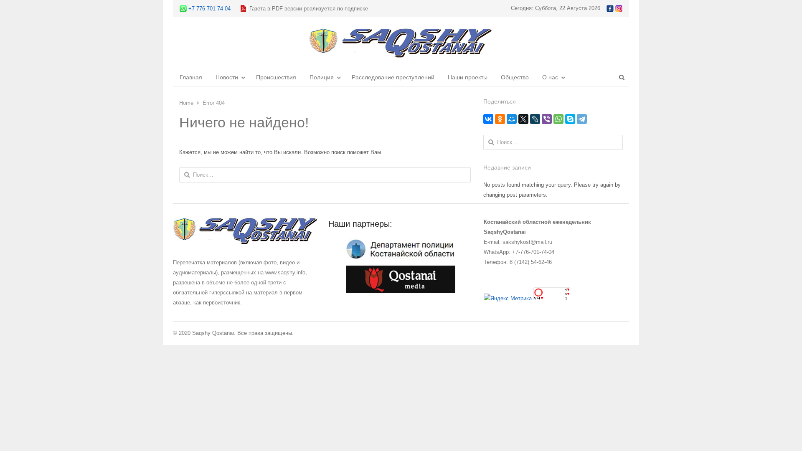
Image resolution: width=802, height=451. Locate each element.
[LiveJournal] (535, 119)
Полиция (322, 77)
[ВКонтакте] (488, 119)
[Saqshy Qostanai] (401, 53)
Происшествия (276, 77)
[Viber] (547, 119)
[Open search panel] (621, 77)
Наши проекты (467, 77)
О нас (550, 77)
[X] (523, 119)
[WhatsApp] (558, 119)
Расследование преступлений (393, 77)
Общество (515, 77)
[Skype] (570, 119)
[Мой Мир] (512, 119)
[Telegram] (582, 119)
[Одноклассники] (500, 119)
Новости (227, 77)
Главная (191, 77)
